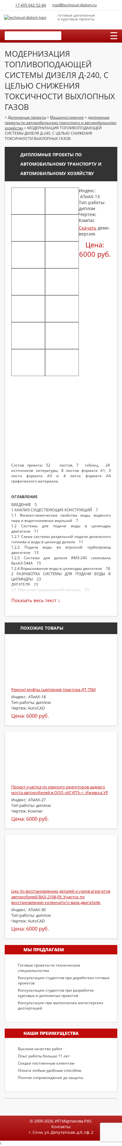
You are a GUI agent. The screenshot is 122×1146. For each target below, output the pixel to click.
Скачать (87, 228)
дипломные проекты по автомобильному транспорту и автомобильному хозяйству (61, 164)
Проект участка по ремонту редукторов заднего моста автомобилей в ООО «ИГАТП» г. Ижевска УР (59, 789)
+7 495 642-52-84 (30, 5)
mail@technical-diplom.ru (74, 5)
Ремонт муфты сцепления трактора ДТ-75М (53, 689)
